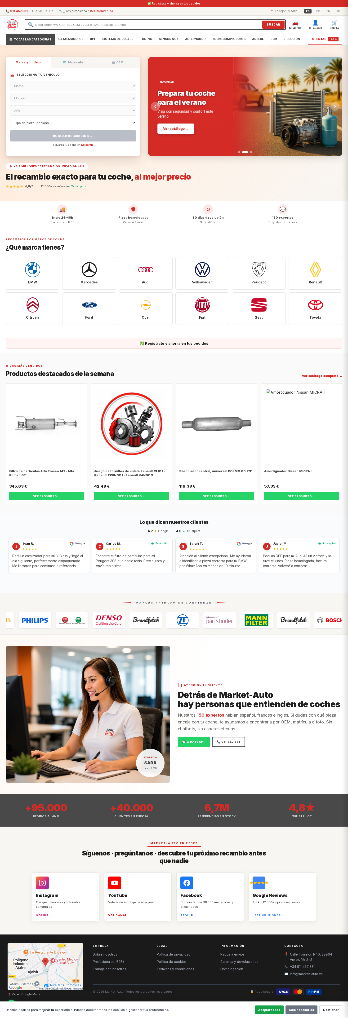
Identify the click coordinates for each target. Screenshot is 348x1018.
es (308, 11)
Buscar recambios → (73, 136)
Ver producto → (46, 496)
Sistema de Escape (117, 39)
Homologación (231, 969)
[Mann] (220, 620)
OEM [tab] (117, 62)
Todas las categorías (30, 39)
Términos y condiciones (175, 969)
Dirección (291, 39)
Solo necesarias (301, 1010)
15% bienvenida (101, 11)
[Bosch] (294, 620)
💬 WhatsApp (193, 742)
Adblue (258, 39)
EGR (274, 39)
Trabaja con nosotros (109, 969)
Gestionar (331, 1010)
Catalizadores (70, 39)
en (328, 11)
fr (318, 11)
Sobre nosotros (105, 954)
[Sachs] (147, 620)
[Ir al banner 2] (243, 152)
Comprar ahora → (178, 122)
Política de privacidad (174, 954)
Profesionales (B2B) (108, 962)
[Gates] (110, 620)
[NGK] (36, 620)
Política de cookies (172, 962)
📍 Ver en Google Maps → (26, 994)
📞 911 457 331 (228, 742)
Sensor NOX (168, 39)
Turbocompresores (228, 39)
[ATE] (257, 620)
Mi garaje (87, 144)
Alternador (195, 39)
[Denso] (73, 620)
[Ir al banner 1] (239, 152)
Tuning (146, 39)
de (338, 11)
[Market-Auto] (12, 24)
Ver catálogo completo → (322, 376)
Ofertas (324, 39)
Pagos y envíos (232, 954)
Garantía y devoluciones (239, 962)
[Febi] (184, 620)
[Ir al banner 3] (249, 152)
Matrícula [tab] (73, 62)
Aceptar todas (269, 1010)
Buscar (273, 24)
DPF (93, 39)
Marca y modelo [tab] (28, 62)
